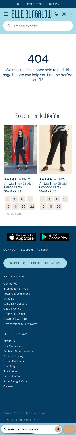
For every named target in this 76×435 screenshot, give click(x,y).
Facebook (27, 249)
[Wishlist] (70, 13)
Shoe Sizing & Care (15, 381)
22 (32, 206)
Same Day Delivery (15, 303)
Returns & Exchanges (16, 293)
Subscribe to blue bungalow (35, 263)
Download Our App (15, 318)
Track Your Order (14, 313)
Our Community (13, 346)
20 (24, 206)
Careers (8, 386)
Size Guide (10, 371)
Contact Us (10, 283)
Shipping (8, 298)
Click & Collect (12, 308)
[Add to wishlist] (31, 130)
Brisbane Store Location (18, 351)
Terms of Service (36, 413)
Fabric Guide (11, 376)
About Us (9, 341)
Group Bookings (13, 361)
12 (22, 199)
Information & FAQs (15, 288)
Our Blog (9, 366)
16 (8, 206)
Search (7, 26)
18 (15, 206)
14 (29, 199)
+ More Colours (12, 213)
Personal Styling (13, 356)
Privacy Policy (12, 413)
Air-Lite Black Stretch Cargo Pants (19, 185)
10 (14, 199)
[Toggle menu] (6, 14)
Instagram (43, 249)
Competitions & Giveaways (20, 323)
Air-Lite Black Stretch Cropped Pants (54, 185)
